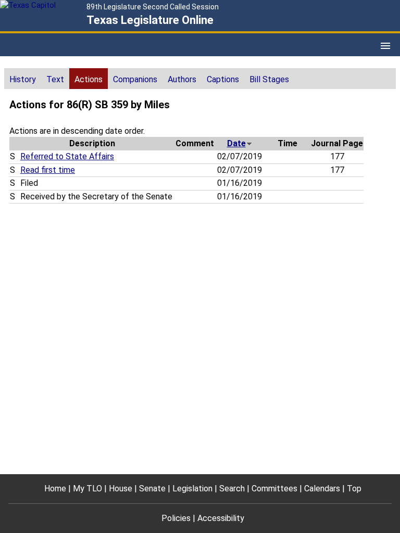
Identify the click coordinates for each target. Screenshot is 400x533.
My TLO (87, 488)
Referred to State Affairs (67, 156)
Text (55, 79)
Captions (223, 79)
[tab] (22, 78)
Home (55, 488)
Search (232, 488)
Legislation (192, 488)
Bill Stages (269, 79)
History (22, 79)
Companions (135, 79)
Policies (176, 518)
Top (354, 488)
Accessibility (220, 518)
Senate (152, 488)
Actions (88, 79)
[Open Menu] (385, 45)
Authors (182, 79)
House (120, 488)
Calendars (322, 488)
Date (236, 143)
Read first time (47, 170)
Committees (274, 488)
